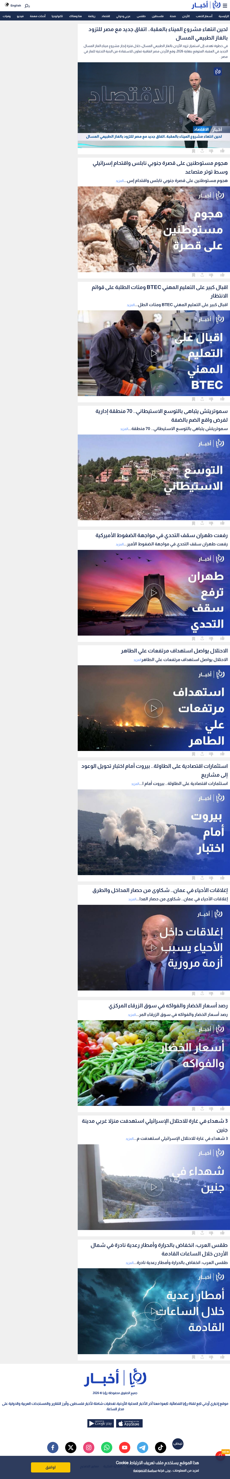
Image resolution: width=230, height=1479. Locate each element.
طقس (141, 16)
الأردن (186, 16)
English (16, 5)
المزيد (120, 181)
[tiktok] (160, 1447)
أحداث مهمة (37, 16)
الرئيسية (224, 16)
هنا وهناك (75, 16)
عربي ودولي (123, 16)
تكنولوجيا (57, 16)
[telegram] (142, 1447)
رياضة (91, 16)
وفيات (7, 16)
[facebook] (52, 1447)
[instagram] (88, 1447)
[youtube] (124, 1447)
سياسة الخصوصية (145, 1470)
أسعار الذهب (204, 16)
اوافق (50, 1467)
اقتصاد (106, 16)
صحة (173, 16)
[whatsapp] (106, 1447)
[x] (70, 1447)
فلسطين (158, 16)
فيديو (20, 16)
